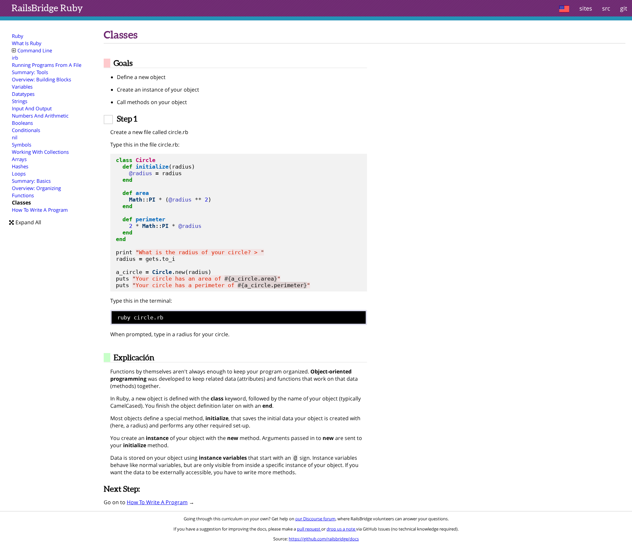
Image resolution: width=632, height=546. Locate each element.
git (623, 8)
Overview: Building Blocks (41, 79)
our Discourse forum (315, 519)
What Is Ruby (26, 43)
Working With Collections (40, 152)
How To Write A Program (40, 209)
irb (15, 57)
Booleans (22, 123)
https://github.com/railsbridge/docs (324, 539)
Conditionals (26, 130)
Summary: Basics (31, 180)
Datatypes (23, 94)
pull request (309, 529)
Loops (19, 173)
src (606, 8)
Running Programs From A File (46, 65)
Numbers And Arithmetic (40, 115)
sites (585, 8)
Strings (19, 101)
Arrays (19, 159)
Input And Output (32, 108)
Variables (22, 86)
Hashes (20, 166)
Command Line (34, 50)
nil (14, 137)
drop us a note (341, 529)
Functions (23, 195)
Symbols (21, 144)
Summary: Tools (30, 72)
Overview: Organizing (36, 188)
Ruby (47, 8)
